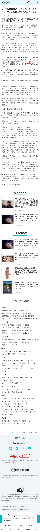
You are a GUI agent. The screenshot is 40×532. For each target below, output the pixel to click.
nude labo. (21, 345)
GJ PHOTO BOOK (8, 328)
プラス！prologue (21, 339)
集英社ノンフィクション (10, 333)
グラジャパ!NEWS (10, 432)
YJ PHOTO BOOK (23, 325)
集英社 (30, 313)
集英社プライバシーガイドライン (19, 506)
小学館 (12, 316)
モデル (7, 401)
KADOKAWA (23, 310)
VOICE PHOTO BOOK (9, 342)
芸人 (19, 412)
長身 (32, 363)
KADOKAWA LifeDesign (9, 313)
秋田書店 (5, 310)
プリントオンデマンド (24, 342)
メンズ (7, 423)
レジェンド (8, 412)
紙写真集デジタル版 (8, 339)
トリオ (15, 389)
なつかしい (8, 380)
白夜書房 (15, 318)
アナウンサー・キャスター (13, 406)
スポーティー (8, 368)
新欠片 (4, 318)
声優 (17, 401)
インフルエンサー (10, 409)
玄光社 (20, 313)
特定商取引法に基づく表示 (9, 509)
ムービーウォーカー (30, 318)
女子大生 (27, 401)
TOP (2, 432)
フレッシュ (19, 366)
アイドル (20, 398)
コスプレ (7, 351)
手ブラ (7, 421)
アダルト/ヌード (7, 414)
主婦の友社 (5, 316)
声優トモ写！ (6, 345)
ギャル (6, 371)
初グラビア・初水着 (22, 421)
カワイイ (22, 380)
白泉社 (9, 318)
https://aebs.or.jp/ (5, 500)
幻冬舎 (25, 313)
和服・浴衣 (19, 354)
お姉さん (18, 377)
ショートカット (10, 363)
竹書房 (25, 316)
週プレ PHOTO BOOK (9, 325)
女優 (31, 398)
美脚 (22, 363)
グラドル (8, 398)
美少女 (7, 377)
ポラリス (14, 345)
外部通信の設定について (24, 509)
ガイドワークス (13, 310)
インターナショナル (25, 368)
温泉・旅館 (18, 392)
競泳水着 (28, 351)
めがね (7, 354)
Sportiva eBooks (24, 333)
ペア (6, 389)
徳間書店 (31, 316)
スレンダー (9, 360)
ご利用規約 (5, 506)
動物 (16, 423)
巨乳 (21, 360)
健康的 (7, 366)
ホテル (6, 392)
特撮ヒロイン (26, 409)
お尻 (30, 360)
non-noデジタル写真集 (9, 330)
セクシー (8, 383)
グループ (25, 389)
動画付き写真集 (33, 339)
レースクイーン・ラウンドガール (15, 404)
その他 (25, 423)
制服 (18, 351)
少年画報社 (18, 316)
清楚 (19, 383)
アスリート (30, 412)
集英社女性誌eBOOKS (24, 330)
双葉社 (21, 318)
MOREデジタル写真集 (22, 328)
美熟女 (30, 377)
